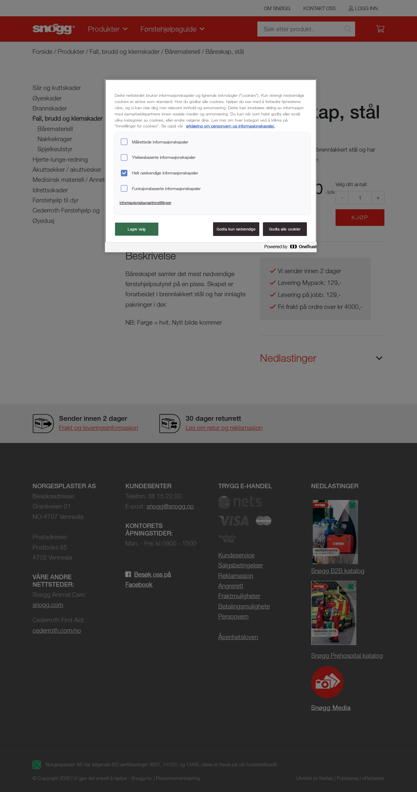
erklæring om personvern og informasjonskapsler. (230, 125)
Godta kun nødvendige (236, 229)
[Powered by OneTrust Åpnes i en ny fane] (288, 248)
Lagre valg (137, 229)
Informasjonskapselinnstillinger (145, 202)
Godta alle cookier (284, 229)
